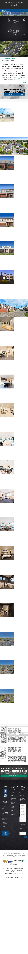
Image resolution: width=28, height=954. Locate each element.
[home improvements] (7, 191)
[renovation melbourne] (7, 353)
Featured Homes (8, 873)
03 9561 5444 (16, 4)
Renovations (7, 871)
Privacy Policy (9, 868)
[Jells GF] (14, 727)
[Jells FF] (14, 746)
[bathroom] (7, 582)
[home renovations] (7, 248)
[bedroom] (7, 553)
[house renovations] (7, 324)
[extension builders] (7, 639)
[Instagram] (5, 795)
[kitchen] (7, 381)
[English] (13, 7)
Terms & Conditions (18, 868)
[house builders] (7, 696)
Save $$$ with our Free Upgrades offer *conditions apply (14, 3)
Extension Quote (19, 877)
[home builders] (7, 667)
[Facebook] (5, 791)
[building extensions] (14, 146)
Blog (3, 868)
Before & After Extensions (9, 876)
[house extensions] (7, 163)
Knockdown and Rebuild (9, 870)
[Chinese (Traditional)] (11, 7)
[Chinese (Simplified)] (10, 7)
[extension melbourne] (7, 115)
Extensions (19, 870)
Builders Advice (10, 877)
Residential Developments (17, 871)
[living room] (7, 467)
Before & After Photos (18, 873)
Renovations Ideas (21, 876)
